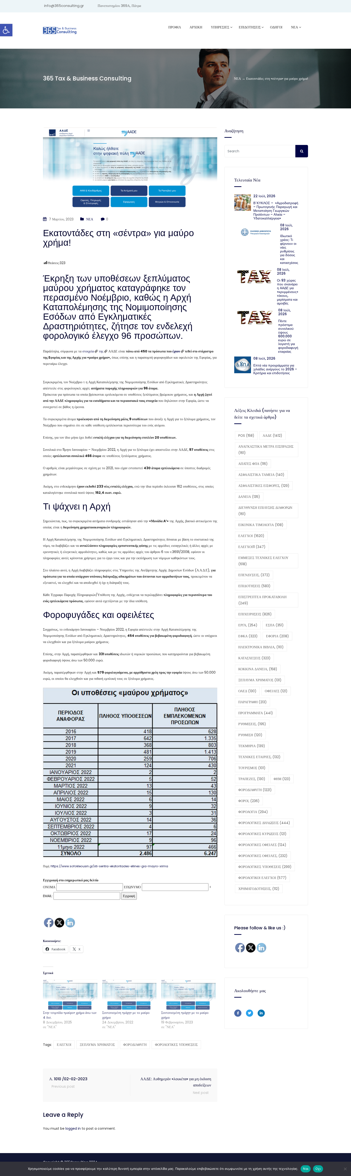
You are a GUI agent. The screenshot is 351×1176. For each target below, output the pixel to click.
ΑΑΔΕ (272, 435)
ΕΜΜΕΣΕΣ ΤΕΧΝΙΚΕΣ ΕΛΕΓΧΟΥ (263, 560)
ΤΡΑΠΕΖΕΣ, (251, 779)
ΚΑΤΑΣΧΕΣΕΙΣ (254, 658)
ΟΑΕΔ (247, 691)
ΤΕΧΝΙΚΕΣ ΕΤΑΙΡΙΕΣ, (259, 757)
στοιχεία (88, 351)
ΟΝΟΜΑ (49, 887)
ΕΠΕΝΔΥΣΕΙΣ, (254, 575)
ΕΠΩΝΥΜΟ (132, 887)
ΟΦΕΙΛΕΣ (276, 691)
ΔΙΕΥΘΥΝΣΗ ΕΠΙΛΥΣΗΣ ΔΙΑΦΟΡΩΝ (265, 510)
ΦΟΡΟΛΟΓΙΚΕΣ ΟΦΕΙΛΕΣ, (262, 855)
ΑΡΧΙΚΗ (196, 27)
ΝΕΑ (294, 27)
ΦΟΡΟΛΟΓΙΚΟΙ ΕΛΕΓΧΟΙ (262, 877)
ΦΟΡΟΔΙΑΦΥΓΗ (135, 1044)
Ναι (305, 1169)
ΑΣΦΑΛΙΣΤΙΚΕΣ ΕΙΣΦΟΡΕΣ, (263, 485)
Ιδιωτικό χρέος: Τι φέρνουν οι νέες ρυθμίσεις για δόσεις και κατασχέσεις (289, 249)
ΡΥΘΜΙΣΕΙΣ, (252, 724)
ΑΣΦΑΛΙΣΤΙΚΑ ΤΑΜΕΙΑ (261, 474)
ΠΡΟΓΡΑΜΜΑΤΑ (255, 713)
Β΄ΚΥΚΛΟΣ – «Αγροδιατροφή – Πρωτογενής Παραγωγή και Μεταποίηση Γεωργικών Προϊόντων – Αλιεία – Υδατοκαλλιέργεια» (275, 211)
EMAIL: (48, 896)
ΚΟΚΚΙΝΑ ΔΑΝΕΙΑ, (257, 669)
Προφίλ (174, 27)
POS (246, 435)
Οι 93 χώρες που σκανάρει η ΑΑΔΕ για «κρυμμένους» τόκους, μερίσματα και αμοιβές (287, 292)
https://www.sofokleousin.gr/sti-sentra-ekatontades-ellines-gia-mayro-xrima (109, 866)
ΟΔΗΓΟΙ (276, 27)
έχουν (176, 351)
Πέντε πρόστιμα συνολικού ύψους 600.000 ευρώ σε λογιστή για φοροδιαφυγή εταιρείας (288, 336)
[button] (6, 30)
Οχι (318, 1169)
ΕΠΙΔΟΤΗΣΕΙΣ (254, 586)
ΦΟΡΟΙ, (249, 800)
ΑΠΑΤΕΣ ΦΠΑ (253, 463)
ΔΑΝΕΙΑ (249, 496)
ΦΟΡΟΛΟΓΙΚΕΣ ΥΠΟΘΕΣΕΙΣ (176, 1044)
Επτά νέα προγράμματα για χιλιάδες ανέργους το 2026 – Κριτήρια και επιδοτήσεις (275, 369)
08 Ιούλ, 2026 (286, 227)
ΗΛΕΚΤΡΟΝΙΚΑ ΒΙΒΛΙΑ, (261, 647)
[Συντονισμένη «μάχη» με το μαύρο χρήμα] (129, 994)
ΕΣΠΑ (275, 625)
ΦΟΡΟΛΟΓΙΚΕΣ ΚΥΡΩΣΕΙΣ (262, 833)
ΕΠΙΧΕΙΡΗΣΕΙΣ (255, 614)
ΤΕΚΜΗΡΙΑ (251, 746)
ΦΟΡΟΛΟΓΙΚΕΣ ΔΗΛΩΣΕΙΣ (264, 822)
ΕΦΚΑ (248, 636)
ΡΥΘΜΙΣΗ (250, 735)
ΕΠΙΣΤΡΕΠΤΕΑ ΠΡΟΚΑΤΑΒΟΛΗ (262, 600)
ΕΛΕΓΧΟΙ (64, 1044)
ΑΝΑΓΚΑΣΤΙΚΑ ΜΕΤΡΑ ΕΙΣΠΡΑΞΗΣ (265, 449)
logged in (73, 1128)
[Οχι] (345, 1168)
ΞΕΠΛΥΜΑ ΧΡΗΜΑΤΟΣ (97, 1044)
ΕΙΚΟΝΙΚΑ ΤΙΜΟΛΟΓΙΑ (260, 524)
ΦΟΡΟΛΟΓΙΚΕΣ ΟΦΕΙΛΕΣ (262, 844)
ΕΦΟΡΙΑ (277, 636)
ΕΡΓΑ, (247, 625)
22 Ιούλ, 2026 (264, 196)
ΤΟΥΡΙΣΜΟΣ (252, 768)
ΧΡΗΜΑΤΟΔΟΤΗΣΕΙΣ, (258, 888)
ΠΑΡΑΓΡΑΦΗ (252, 702)
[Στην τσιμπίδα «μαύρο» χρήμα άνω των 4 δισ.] (70, 994)
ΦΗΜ (282, 779)
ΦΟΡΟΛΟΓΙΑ (253, 811)
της (101, 351)
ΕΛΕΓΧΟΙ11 (252, 546)
